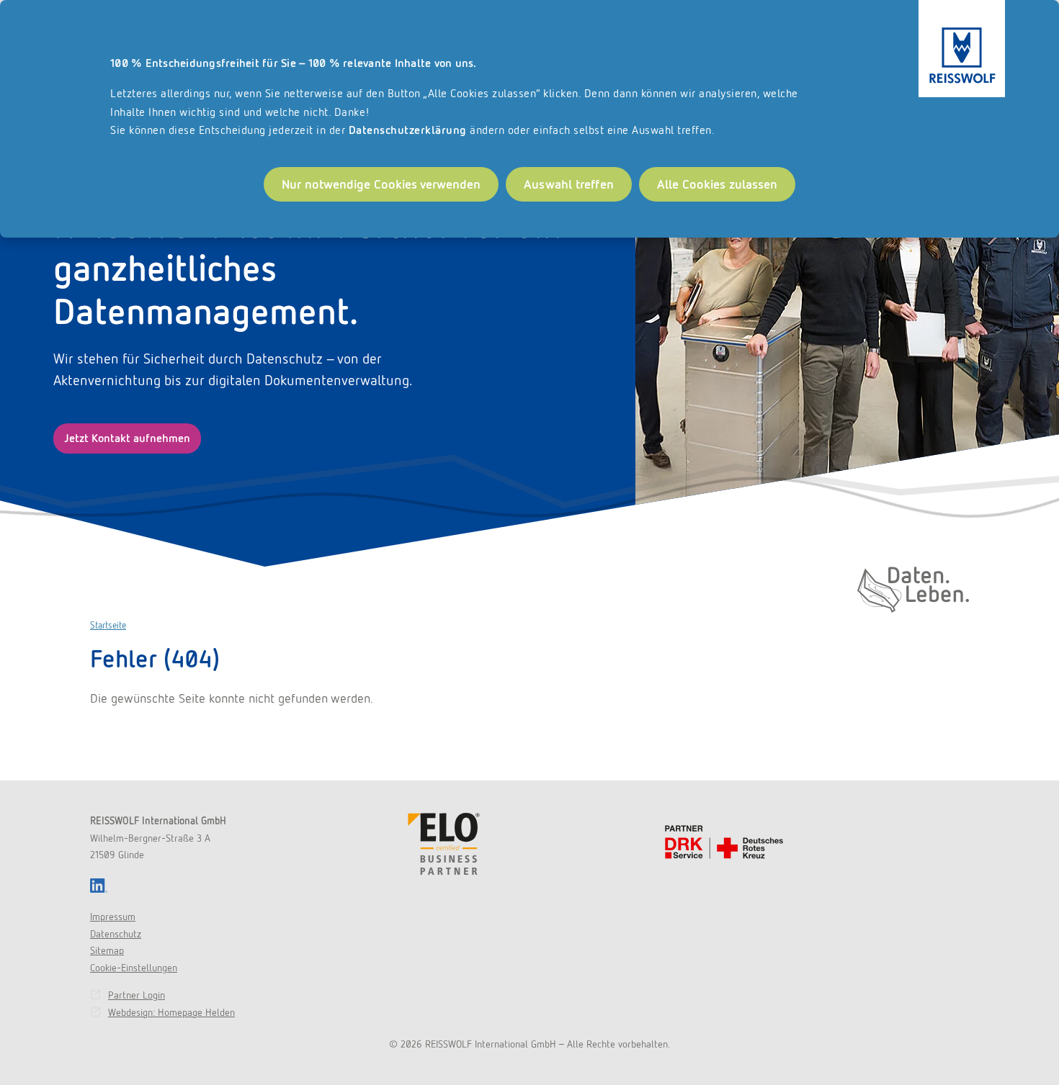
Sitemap (107, 950)
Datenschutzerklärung (408, 130)
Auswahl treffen (569, 184)
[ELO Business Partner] (444, 844)
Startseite (108, 625)
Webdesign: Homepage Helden (171, 1012)
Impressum (112, 916)
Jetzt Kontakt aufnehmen (127, 438)
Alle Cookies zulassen (717, 184)
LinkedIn (98, 885)
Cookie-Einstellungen (133, 967)
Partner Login (136, 995)
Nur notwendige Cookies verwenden (381, 184)
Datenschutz (115, 934)
